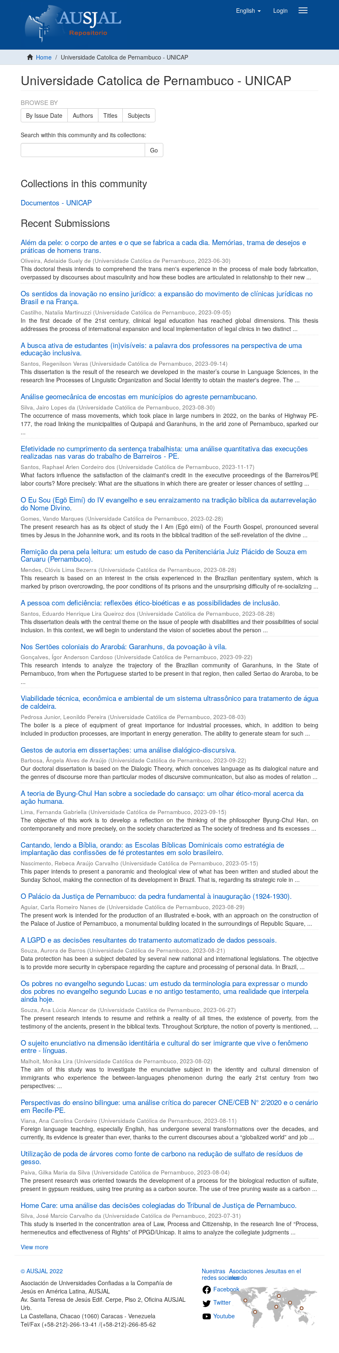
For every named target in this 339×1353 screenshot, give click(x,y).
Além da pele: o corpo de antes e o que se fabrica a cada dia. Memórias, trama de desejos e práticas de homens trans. (163, 246)
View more (34, 1247)
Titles (110, 115)
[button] (248, 10)
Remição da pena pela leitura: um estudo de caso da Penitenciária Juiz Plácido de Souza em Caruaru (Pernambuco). (164, 555)
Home (44, 57)
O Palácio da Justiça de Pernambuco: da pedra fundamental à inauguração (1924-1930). (156, 896)
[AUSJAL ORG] (73, 10)
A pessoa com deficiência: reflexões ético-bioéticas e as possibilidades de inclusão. (150, 602)
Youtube (223, 1316)
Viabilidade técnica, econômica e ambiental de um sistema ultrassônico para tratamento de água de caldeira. (169, 702)
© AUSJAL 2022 (42, 1271)
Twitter (221, 1302)
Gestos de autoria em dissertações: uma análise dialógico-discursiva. (128, 749)
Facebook (225, 1289)
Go (154, 150)
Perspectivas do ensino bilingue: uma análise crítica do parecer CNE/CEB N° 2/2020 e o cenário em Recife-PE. (169, 1106)
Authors (83, 115)
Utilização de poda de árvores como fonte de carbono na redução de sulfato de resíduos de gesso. (162, 1157)
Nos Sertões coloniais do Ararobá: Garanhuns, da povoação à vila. (124, 646)
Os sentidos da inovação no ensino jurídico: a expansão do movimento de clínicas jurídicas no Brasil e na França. (167, 297)
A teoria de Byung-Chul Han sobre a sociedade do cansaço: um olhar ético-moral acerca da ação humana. (162, 797)
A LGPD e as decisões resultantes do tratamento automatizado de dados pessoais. (149, 939)
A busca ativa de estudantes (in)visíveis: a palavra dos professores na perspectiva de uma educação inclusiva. (161, 349)
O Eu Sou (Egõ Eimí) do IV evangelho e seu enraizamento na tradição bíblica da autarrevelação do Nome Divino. (168, 503)
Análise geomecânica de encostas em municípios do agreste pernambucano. (139, 396)
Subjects (139, 115)
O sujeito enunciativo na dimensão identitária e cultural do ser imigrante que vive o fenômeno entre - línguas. (164, 1046)
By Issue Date (44, 115)
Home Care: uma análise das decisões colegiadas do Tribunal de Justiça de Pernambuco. (159, 1205)
